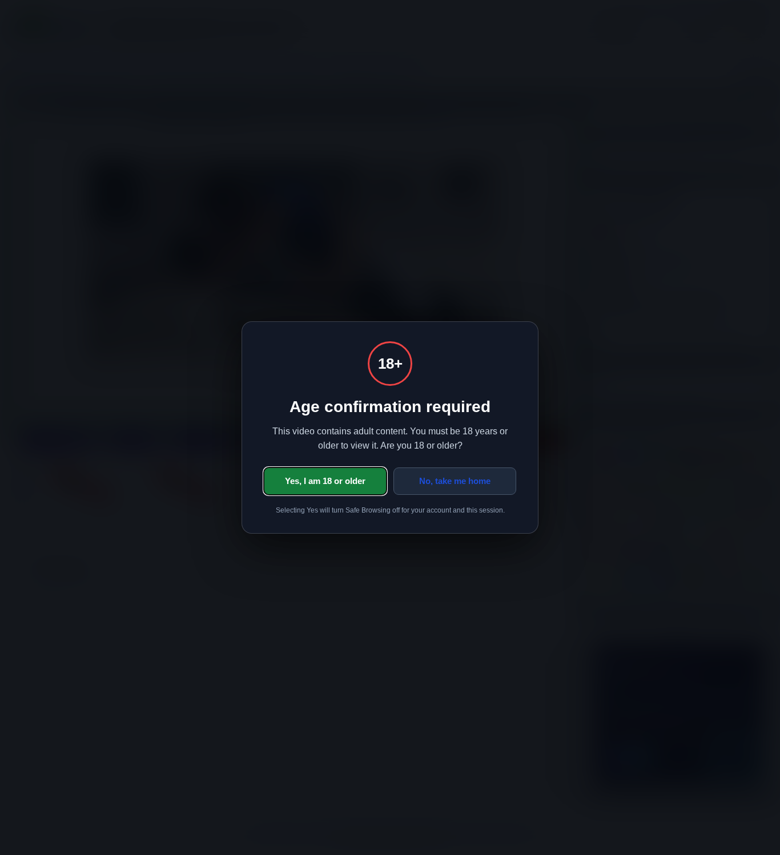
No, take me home (454, 481)
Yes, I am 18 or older (325, 481)
